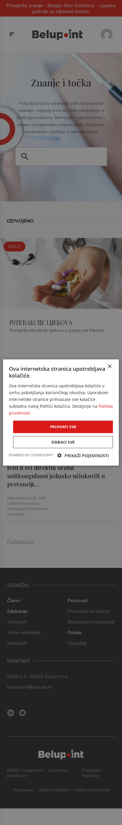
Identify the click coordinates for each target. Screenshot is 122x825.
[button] (83, 455)
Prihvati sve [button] (63, 426)
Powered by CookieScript (31, 454)
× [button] (109, 366)
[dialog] (61, 413)
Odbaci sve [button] (63, 441)
